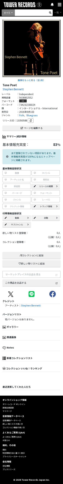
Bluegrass (32, 115)
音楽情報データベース (12, 420)
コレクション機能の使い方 (14, 427)
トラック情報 (46, 206)
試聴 (46, 217)
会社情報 (6, 465)
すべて (7, 12)
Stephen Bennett (13, 89)
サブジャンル (17, 224)
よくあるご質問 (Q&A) (12, 436)
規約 (4, 449)
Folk (21, 115)
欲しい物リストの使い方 (13, 424)
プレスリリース (9, 469)
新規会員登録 (8, 407)
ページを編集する (33, 128)
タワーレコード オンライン (14, 404)
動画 (17, 217)
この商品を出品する (15, 282)
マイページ (7, 411)
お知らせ (6, 440)
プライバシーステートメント (14, 456)
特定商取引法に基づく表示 (14, 453)
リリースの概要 (46, 186)
